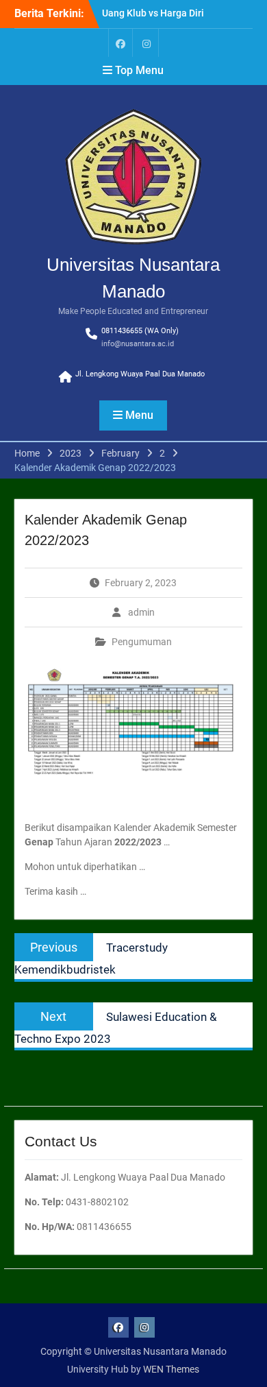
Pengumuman (142, 641)
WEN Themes (171, 1369)
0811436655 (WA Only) (140, 330)
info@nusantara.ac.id (137, 343)
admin (141, 612)
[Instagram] (146, 42)
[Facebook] (120, 42)
